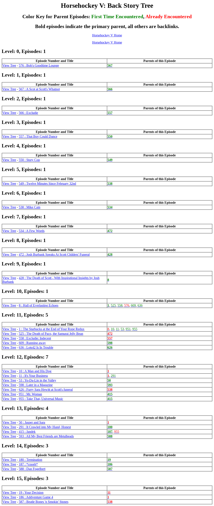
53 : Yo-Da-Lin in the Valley (37, 380)
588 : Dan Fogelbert (32, 469)
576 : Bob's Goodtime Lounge (39, 65)
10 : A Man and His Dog (35, 371)
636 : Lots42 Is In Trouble (36, 347)
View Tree (9, 65)
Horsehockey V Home (107, 35)
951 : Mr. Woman (30, 394)
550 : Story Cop (29, 160)
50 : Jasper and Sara (32, 422)
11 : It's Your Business (33, 375)
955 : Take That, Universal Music (41, 398)
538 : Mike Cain (29, 207)
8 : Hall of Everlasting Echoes (38, 305)
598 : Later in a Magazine (36, 385)
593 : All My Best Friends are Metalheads (46, 436)
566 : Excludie (28, 113)
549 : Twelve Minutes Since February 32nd (47, 183)
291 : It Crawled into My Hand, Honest (45, 427)
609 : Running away (32, 343)
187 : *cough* (28, 464)
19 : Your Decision (31, 492)
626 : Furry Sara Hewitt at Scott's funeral (46, 389)
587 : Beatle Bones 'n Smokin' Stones (43, 501)
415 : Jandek (27, 431)
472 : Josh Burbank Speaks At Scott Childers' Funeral (54, 254)
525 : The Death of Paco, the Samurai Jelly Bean (51, 333)
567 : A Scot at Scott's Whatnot (39, 89)
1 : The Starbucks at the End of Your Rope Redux (51, 329)
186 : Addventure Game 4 (36, 497)
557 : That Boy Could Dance (38, 136)
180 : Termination (30, 459)
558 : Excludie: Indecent (35, 338)
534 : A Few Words (32, 231)
